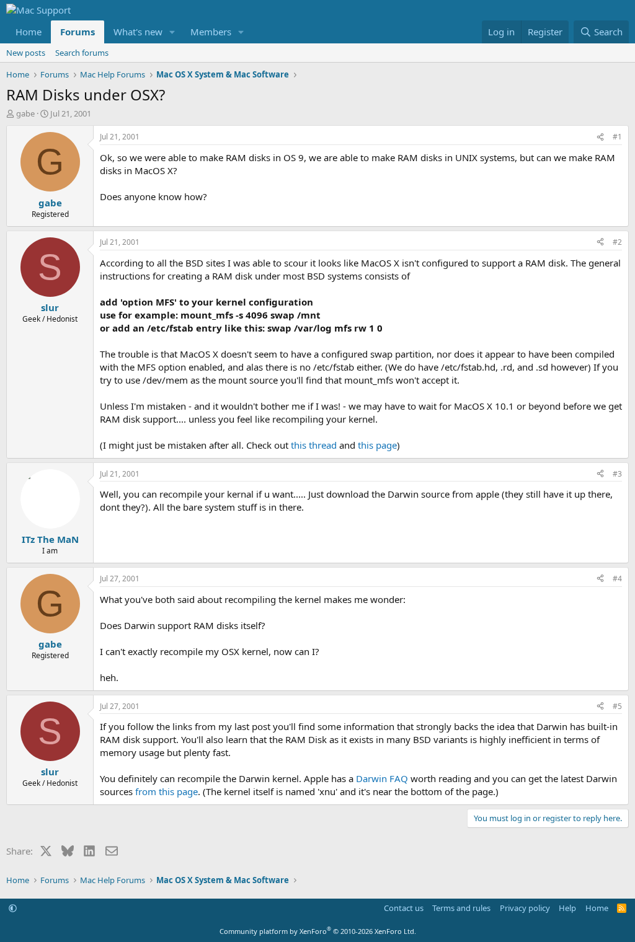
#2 (617, 242)
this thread (314, 445)
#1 (617, 136)
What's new (137, 31)
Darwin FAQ (382, 778)
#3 (617, 474)
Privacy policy (525, 907)
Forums (77, 31)
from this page (166, 791)
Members (210, 31)
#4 (617, 578)
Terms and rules (461, 907)
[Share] (600, 137)
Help (567, 907)
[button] (172, 31)
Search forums (82, 52)
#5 (617, 706)
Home (29, 31)
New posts (25, 52)
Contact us (404, 907)
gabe (25, 113)
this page (377, 445)
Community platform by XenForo (318, 931)
